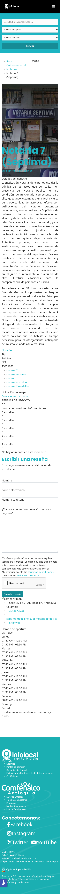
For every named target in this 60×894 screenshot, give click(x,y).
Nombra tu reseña (13, 499)
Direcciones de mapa (15, 396)
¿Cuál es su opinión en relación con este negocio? (26, 511)
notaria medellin (16, 382)
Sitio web (15, 622)
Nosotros (10, 763)
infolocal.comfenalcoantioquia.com (19, 858)
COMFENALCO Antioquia (46, 861)
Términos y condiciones (41, 572)
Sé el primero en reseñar (17, 170)
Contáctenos (12, 776)
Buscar (30, 46)
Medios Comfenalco (16, 806)
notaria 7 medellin (17, 386)
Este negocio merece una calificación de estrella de (26, 467)
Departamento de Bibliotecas (16, 861)
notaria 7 (11, 370)
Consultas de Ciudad (16, 770)
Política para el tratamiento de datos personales (29, 773)
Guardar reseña (12, 594)
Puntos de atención (15, 766)
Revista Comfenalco (15, 809)
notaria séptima (16, 374)
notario (10, 378)
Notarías (11, 69)
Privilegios (11, 803)
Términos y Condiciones (17, 882)
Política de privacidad (28, 575)
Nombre (7, 480)
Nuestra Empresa (14, 796)
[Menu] (53, 6)
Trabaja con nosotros (16, 799)
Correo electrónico (13, 490)
